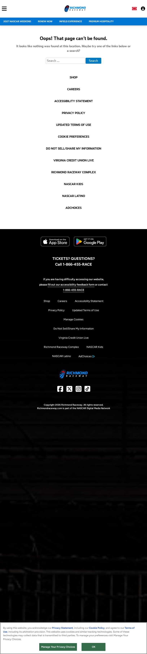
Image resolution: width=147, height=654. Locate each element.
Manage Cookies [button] (73, 319)
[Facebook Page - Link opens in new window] (60, 390)
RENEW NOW (45, 21)
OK (93, 646)
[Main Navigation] (3, 8)
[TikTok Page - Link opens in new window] (87, 390)
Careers (62, 301)
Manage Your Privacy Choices (58, 646)
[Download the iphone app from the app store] (55, 245)
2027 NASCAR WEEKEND (17, 21)
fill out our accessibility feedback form (71, 284)
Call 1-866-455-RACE (73, 264)
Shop (47, 301)
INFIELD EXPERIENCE (70, 21)
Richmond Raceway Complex (61, 347)
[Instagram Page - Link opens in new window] (78, 390)
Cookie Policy (97, 627)
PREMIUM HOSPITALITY (101, 21)
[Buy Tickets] (134, 9)
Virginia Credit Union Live (74, 337)
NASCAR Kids (95, 347)
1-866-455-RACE (73, 290)
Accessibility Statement (89, 301)
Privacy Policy (56, 310)
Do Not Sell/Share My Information (73, 328)
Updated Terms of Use (85, 310)
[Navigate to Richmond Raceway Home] (75, 8)
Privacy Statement (62, 627)
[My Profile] (143, 9)
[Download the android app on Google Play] (90, 249)
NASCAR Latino (61, 356)
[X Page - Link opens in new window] (69, 390)
